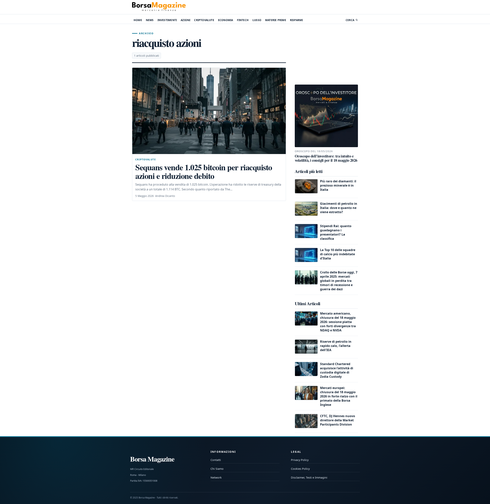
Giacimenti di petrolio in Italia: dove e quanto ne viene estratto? (338, 207)
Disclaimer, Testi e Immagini (309, 477)
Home (138, 20)
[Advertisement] (326, 54)
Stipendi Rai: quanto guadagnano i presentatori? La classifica (335, 232)
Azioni (185, 20)
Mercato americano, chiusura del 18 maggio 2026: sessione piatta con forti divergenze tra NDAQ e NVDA (338, 321)
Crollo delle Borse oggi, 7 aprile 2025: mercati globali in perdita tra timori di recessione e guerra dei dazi (338, 280)
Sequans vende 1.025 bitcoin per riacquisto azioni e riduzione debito (203, 171)
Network (216, 477)
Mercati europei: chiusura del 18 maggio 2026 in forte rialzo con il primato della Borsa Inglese (338, 396)
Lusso (256, 20)
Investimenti (167, 20)
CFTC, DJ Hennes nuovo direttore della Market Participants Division (337, 420)
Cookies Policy (300, 469)
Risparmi (296, 20)
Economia (225, 20)
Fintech (243, 20)
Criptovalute (204, 20)
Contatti (216, 460)
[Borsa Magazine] (159, 7)
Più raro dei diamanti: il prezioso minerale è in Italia (338, 185)
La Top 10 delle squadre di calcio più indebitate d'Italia (337, 254)
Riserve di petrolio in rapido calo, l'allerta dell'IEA (335, 345)
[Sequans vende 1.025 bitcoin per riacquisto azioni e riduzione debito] (209, 111)
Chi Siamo (217, 469)
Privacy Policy (300, 460)
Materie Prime (275, 20)
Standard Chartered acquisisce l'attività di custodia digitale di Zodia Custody (336, 370)
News (150, 20)
